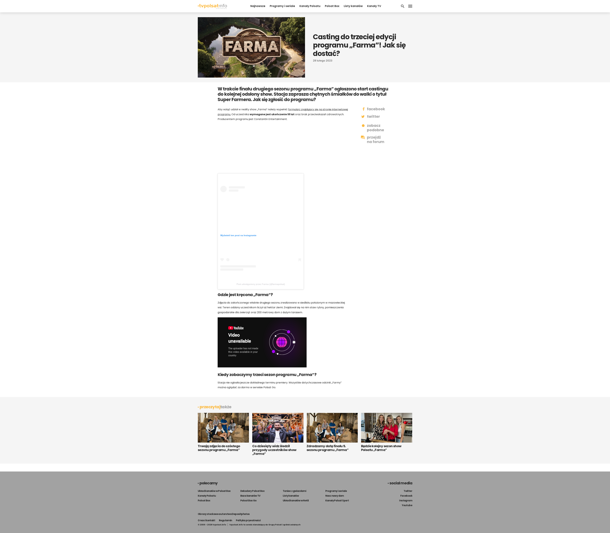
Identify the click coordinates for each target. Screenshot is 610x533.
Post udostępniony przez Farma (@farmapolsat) (261, 284)
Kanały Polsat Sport (337, 500)
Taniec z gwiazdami (294, 491)
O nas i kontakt (206, 520)
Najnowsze (257, 6)
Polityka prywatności (248, 520)
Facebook (406, 495)
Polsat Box (332, 6)
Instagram (405, 500)
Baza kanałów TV (250, 495)
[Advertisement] (283, 148)
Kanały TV (374, 6)
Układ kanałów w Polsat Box (214, 491)
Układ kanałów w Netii (295, 500)
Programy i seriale (282, 6)
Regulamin (225, 520)
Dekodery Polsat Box (252, 491)
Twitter (408, 491)
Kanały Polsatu (309, 6)
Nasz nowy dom (334, 495)
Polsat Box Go (248, 500)
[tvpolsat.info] (212, 8)
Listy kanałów (353, 6)
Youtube (407, 505)
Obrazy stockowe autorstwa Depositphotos (224, 514)
